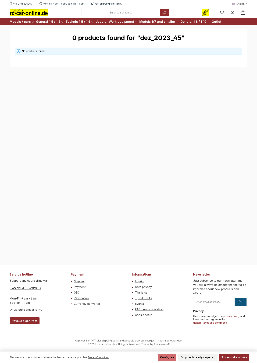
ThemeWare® (162, 344)
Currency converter (87, 303)
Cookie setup (143, 315)
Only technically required (197, 357)
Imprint (139, 281)
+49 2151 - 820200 (25, 288)
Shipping (79, 281)
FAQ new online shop (149, 309)
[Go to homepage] (29, 12)
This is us (141, 292)
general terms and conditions (210, 322)
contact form (32, 309)
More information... (98, 357)
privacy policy (231, 316)
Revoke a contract (24, 321)
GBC (77, 292)
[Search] (164, 12)
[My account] (232, 12)
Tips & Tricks (143, 298)
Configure (167, 357)
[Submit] (240, 302)
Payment (77, 274)
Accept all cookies (234, 357)
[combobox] (120, 12)
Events (139, 303)
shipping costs (110, 340)
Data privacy (143, 287)
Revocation (81, 298)
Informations (142, 274)
